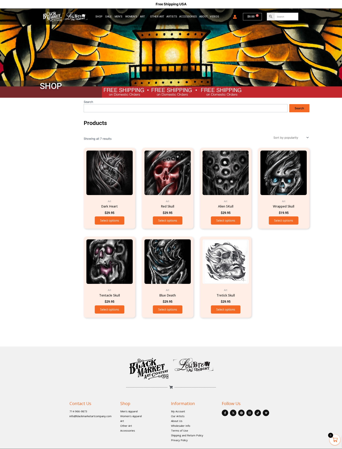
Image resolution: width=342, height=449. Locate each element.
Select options (109, 220)
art (142, 16)
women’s (131, 16)
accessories (188, 16)
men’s (119, 16)
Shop (125, 403)
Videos (214, 16)
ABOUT (203, 16)
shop (98, 16)
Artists (171, 16)
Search (88, 102)
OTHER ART (157, 16)
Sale (108, 16)
